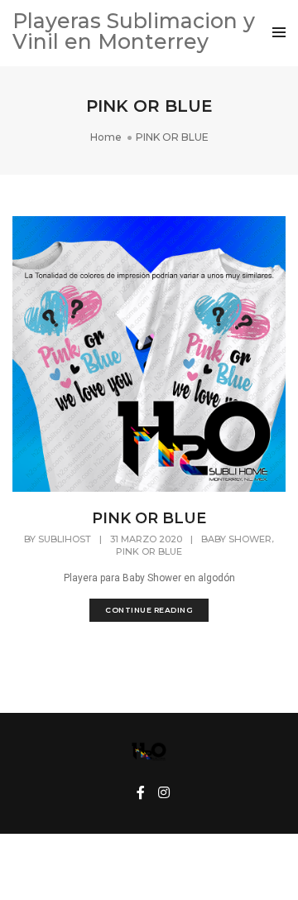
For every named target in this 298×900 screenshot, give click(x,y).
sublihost (64, 539)
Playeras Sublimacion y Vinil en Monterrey (133, 31)
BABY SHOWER (236, 539)
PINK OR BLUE (149, 518)
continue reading (149, 609)
